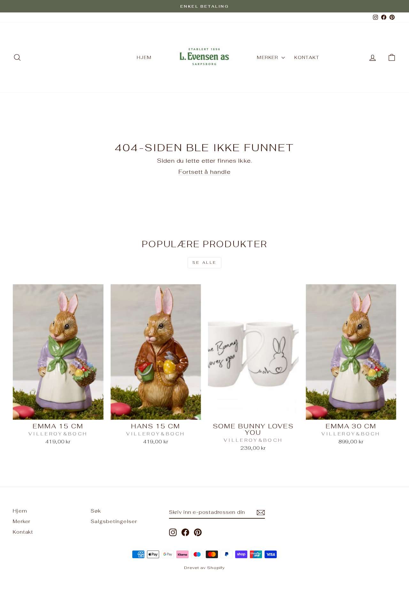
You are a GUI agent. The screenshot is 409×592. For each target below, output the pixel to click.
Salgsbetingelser (114, 521)
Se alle (204, 262)
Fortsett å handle (204, 171)
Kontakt (306, 57)
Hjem (144, 57)
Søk (96, 511)
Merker (268, 57)
